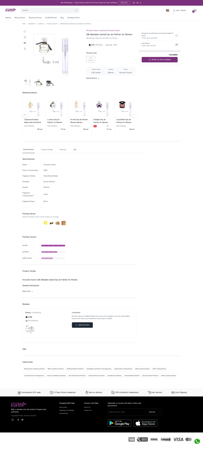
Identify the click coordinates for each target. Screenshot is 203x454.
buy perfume (63, 413)
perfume (41, 24)
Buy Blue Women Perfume (75, 369)
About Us (87, 407)
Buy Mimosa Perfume (115, 376)
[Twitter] (22, 419)
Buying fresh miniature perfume (34, 369)
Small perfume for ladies (97, 376)
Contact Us (88, 410)
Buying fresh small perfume (123, 369)
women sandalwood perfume (56, 376)
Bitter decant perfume (142, 369)
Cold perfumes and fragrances (34, 376)
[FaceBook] (18, 419)
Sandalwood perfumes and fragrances (99, 369)
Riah (23, 24)
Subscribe (152, 412)
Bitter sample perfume (169, 376)
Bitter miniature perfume (56, 369)
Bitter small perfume (159, 369)
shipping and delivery (66, 410)
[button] (76, 10)
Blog (62, 18)
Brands (8, 18)
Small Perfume (51, 18)
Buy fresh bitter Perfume (150, 376)
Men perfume (20, 18)
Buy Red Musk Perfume (132, 376)
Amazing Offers (73, 18)
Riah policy (63, 407)
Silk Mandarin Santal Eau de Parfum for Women (75, 24)
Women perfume (35, 18)
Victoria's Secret (52, 24)
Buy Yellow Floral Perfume (77, 376)
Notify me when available (161, 60)
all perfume (31, 24)
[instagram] (12, 419)
